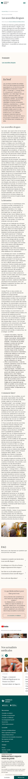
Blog (7, 11)
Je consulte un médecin (14, 615)
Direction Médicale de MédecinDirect (17, 21)
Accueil (3, 11)
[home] (5, 3)
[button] (24, 3)
